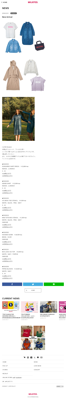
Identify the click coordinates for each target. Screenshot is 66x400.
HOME (5, 2)
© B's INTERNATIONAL (32, 396)
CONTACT (4, 386)
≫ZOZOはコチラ (7, 175)
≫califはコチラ (6, 173)
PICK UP (5, 366)
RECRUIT (5, 373)
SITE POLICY (12, 386)
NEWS (5, 8)
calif (14, 377)
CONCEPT (37, 370)
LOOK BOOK (37, 366)
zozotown (18, 377)
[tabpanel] (33, 338)
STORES (5, 370)
